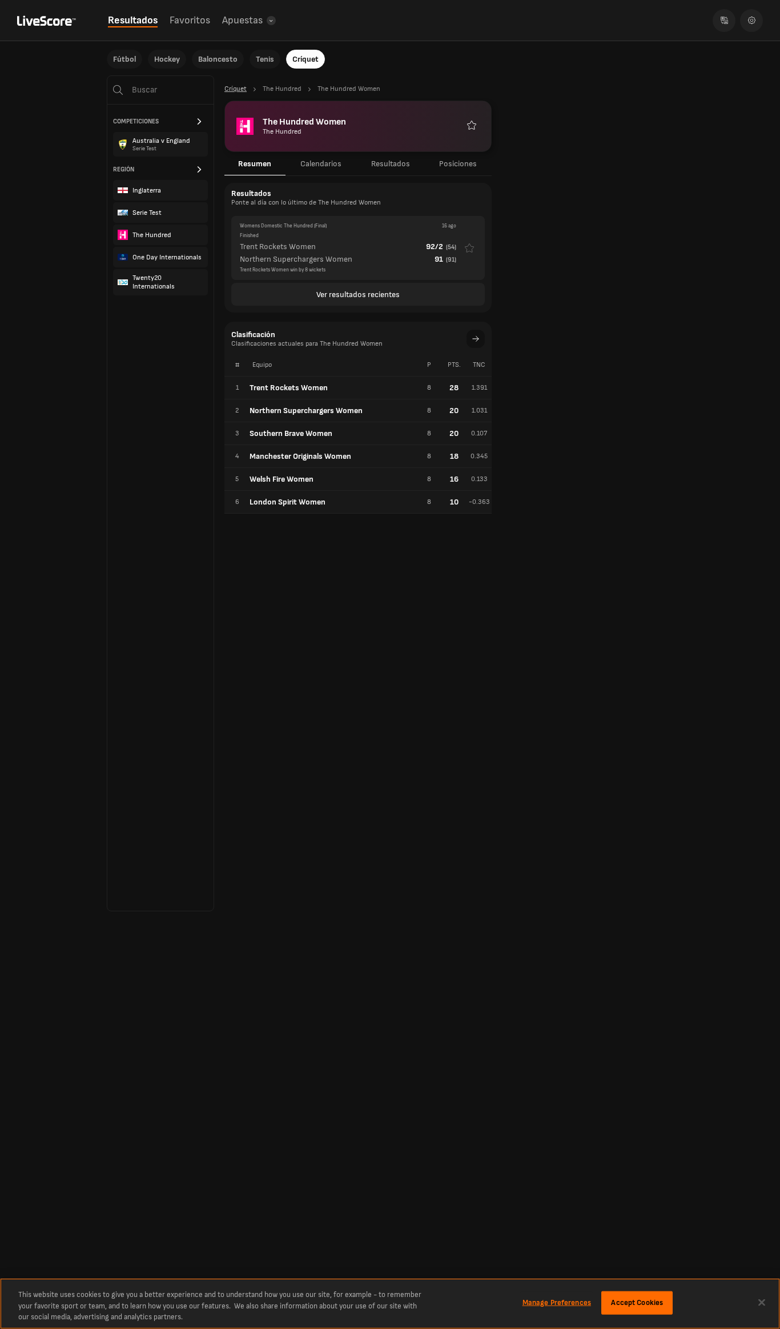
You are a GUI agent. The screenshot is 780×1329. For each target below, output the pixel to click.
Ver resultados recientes (358, 294)
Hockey (167, 59)
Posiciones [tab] (458, 164)
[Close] (761, 1302)
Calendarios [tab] (320, 164)
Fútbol (124, 59)
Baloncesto (218, 59)
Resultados (133, 20)
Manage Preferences (556, 1302)
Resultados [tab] (390, 164)
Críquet (305, 59)
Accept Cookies (637, 1302)
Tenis (265, 59)
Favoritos (190, 20)
